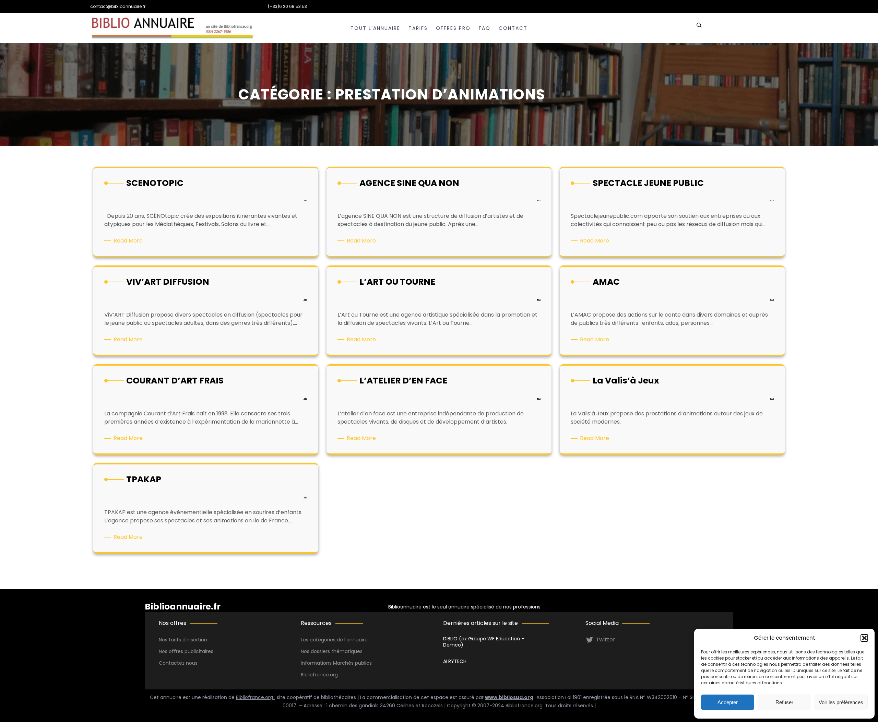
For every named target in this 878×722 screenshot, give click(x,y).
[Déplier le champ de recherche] (699, 28)
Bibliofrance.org (255, 697)
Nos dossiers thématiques (332, 651)
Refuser (784, 702)
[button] (864, 638)
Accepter (727, 702)
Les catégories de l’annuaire (334, 639)
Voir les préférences (841, 702)
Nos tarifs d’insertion (183, 639)
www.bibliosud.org (509, 697)
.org (333, 674)
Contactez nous (178, 663)
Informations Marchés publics (336, 663)
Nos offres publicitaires (186, 651)
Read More (129, 241)
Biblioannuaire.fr (183, 607)
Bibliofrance (315, 674)
